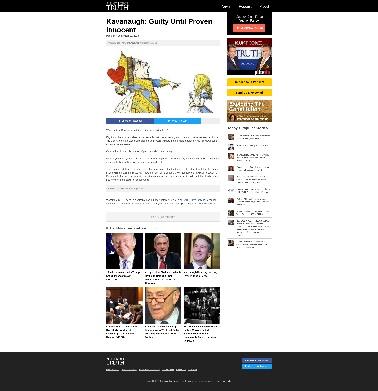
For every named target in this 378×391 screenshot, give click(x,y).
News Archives (112, 370)
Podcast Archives (129, 370)
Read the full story (116, 188)
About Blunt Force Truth (149, 370)
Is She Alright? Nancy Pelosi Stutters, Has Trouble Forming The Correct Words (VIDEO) (252, 158)
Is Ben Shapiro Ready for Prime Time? (252, 145)
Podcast (245, 6)
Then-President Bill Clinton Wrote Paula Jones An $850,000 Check (253, 137)
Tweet (179, 121)
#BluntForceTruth (207, 203)
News (226, 6)
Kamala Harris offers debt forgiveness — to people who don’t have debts (252, 168)
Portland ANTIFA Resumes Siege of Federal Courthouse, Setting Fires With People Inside (253, 202)
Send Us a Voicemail (249, 92)
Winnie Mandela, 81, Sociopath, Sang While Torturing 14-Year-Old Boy (252, 212)
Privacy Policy (226, 381)
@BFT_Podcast (192, 200)
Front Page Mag (132, 43)
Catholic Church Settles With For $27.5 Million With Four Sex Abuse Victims (253, 190)
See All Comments (163, 217)
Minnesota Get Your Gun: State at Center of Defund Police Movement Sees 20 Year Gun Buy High (251, 180)
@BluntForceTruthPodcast (120, 203)
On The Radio (168, 370)
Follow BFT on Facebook (258, 360)
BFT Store (192, 370)
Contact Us (181, 370)
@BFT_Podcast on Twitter (258, 366)
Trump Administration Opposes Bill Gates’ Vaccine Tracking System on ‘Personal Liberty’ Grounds (251, 244)
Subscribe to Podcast (249, 82)
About (264, 6)
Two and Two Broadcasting (172, 381)
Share (131, 121)
